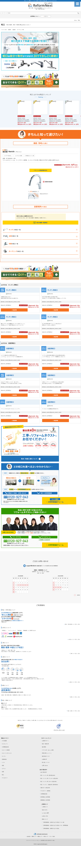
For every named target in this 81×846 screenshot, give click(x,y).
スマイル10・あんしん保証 (48, 750)
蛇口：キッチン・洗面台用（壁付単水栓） (49, 784)
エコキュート (5, 743)
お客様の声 (44, 759)
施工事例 (44, 746)
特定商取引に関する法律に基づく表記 (47, 840)
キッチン (4, 756)
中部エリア (45, 836)
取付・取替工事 (45, 743)
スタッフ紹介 (52, 836)
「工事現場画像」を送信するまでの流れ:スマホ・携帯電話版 (55, 825)
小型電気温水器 (5, 746)
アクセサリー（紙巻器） (45, 790)
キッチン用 (4, 29)
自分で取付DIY (43, 772)
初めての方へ (45, 809)
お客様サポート (45, 740)
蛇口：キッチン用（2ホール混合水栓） (48, 781)
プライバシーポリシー (36, 840)
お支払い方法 (45, 816)
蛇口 (3, 774)
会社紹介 (29, 836)
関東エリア (34, 836)
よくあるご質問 (45, 813)
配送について (45, 819)
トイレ (3, 762)
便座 (3, 765)
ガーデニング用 (20, 29)
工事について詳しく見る (75, 653)
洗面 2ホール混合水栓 (45, 787)
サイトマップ (29, 840)
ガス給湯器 (4, 740)
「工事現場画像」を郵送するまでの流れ (50, 828)
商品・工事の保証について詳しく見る (72, 624)
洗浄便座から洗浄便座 (45, 797)
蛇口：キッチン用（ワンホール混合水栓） (49, 778)
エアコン (4, 768)
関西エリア (40, 836)
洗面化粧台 (4, 759)
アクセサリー (5, 777)
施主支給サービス (46, 756)
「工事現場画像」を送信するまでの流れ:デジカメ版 (53, 822)
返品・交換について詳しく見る (74, 710)
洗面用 (14, 29)
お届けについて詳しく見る (74, 682)
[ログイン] (46, 16)
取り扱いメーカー (46, 762)
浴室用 (9, 29)
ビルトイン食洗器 (6, 750)
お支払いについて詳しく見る (74, 639)
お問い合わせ (45, 765)
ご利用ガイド (45, 806)
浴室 (3, 771)
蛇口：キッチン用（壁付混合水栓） (48, 775)
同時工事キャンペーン (47, 753)
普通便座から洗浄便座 (45, 800)
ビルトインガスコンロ (6, 753)
